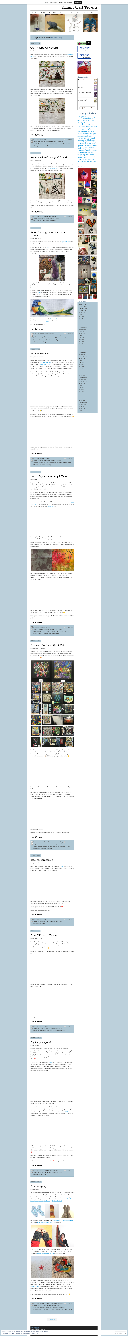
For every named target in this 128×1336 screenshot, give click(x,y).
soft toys (61, 842)
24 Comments (69, 627)
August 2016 (82, 383)
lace (96, 145)
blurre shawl (42, 1305)
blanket (48, 460)
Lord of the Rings (87, 147)
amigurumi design (91, 117)
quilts (47, 848)
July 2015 (81, 410)
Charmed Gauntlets (51, 1305)
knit (82, 145)
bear (40, 141)
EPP (84, 133)
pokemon (81, 152)
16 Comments (69, 1303)
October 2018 (82, 329)
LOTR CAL (80, 149)
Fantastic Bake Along (90, 133)
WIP (47, 216)
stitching (35, 146)
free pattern (64, 338)
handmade (36, 340)
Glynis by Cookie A (57, 1201)
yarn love (43, 1174)
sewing (49, 464)
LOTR (93, 147)
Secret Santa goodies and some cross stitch (47, 234)
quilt (86, 152)
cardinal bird (42, 921)
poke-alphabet (92, 151)
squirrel (51, 1030)
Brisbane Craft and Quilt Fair (47, 645)
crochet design (81, 128)
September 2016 (83, 381)
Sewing (48, 627)
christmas (46, 629)
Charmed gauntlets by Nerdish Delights (63, 1220)
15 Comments (69, 1026)
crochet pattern (89, 128)
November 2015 (83, 402)
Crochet (42, 458)
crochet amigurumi (91, 126)
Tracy (66, 1111)
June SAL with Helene (43, 935)
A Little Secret (81, 86)
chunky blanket (48, 462)
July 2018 (81, 335)
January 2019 (82, 323)
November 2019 (83, 308)
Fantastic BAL (80, 135)
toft (51, 848)
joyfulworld (43, 143)
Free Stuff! (52, 12)
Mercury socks (46, 1309)
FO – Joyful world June (44, 47)
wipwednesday (87, 159)
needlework (56, 143)
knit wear (92, 145)
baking (85, 118)
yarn (50, 342)
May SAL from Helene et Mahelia (45, 1253)
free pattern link (85, 136)
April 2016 (81, 391)
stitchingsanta (44, 342)
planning (53, 1309)
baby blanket (42, 460)
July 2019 (81, 314)
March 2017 (81, 368)
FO (84, 135)
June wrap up (38, 1186)
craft (47, 921)
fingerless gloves (44, 1307)
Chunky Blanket (39, 353)
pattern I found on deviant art (56, 319)
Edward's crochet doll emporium (61, 846)
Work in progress (53, 216)
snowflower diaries (65, 143)
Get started (78, 2)
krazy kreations (42, 633)
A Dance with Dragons (83, 99)
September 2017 (83, 356)
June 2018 (81, 337)
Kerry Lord (41, 848)
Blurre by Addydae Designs (44, 1222)
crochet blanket (61, 462)
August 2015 (82, 408)
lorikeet (41, 340)
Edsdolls (50, 846)
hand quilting (81, 142)
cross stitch (50, 141)
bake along (80, 118)
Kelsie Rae (81, 81)
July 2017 (81, 360)
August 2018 (82, 333)
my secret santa (65, 241)
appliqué (41, 629)
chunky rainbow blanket (44, 364)
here (47, 321)
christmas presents (44, 336)
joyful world (56, 141)
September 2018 (83, 331)
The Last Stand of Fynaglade (84, 92)
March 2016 (82, 394)
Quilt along (91, 152)
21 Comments (69, 333)
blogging (44, 1172)
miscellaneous (50, 333)
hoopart (35, 633)
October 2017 (82, 354)
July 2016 (81, 385)
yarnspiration (80, 163)
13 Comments (69, 216)
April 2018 (81, 341)
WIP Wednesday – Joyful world (49, 157)
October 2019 (82, 310)
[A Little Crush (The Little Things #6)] (95, 83)
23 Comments (69, 139)
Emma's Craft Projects (79, 7)
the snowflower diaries (44, 146)
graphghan (84, 138)
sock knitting (91, 156)
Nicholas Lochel (82, 94)
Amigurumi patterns (85, 12)
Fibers (42, 12)
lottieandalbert (37, 464)
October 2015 (82, 404)
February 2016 (82, 396)
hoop (68, 631)
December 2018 (83, 325)
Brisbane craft (52, 844)
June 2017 (81, 362)
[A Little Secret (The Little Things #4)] (95, 90)
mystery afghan (87, 149)
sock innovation (63, 1309)
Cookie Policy (35, 1333)
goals (90, 136)
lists (81, 147)
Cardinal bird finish (41, 859)
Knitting (48, 1170)
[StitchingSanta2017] (84, 73)
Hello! (34, 12)
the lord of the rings (90, 157)
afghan (85, 115)
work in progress (89, 161)
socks (37, 1312)
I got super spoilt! (40, 1042)
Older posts (52, 1319)
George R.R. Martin (82, 100)
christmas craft (54, 629)
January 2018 (82, 348)
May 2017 (81, 364)
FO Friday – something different (49, 476)
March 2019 (82, 318)
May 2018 (81, 339)
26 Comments (69, 919)
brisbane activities (44, 844)
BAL (72, 12)
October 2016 (82, 379)
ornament (44, 464)
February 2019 (82, 321)
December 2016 (83, 375)
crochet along (81, 126)
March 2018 (82, 343)
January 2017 (82, 373)
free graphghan (89, 135)
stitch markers (66, 340)
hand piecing (80, 140)
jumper (79, 145)
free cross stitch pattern (54, 338)
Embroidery (43, 139)
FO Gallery (64, 12)
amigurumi (81, 117)
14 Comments (69, 458)
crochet (54, 462)
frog (58, 631)
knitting (40, 1309)
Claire (39, 292)
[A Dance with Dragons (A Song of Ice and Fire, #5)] (95, 103)
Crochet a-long (90, 124)
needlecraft (49, 143)
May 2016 (81, 389)
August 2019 (82, 312)
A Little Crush (81, 79)
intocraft (35, 848)
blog (40, 1172)
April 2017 (81, 366)
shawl (57, 1309)
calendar (44, 141)
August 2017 (82, 358)
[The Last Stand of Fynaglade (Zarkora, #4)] (95, 96)
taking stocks (42, 1312)
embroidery (68, 462)
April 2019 (81, 316)
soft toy (83, 157)
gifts (58, 1172)
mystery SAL (58, 1028)
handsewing (63, 631)
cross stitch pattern (43, 338)
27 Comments (69, 842)
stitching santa (37, 342)
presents (59, 340)
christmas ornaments (56, 460)
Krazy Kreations (51, 506)
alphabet (90, 115)
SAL (47, 1026)
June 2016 (81, 387)
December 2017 (82, 350)
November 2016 (83, 377)
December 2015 (83, 400)
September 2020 (83, 304)
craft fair (40, 846)
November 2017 (83, 352)
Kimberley (49, 247)
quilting (79, 154)
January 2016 (82, 398)
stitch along (57, 1030)
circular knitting (81, 122)
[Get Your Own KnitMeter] (84, 52)
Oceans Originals (34, 1286)
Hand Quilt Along (90, 140)
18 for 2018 (80, 115)
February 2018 (82, 346)
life (45, 848)
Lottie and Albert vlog (45, 362)
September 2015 (83, 406)
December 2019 (83, 306)
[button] (41, 560)
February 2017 (82, 371)
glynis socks (52, 1307)
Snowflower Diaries (52, 168)
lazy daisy (48, 633)
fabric (54, 631)
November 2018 (83, 327)
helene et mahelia (50, 1028)
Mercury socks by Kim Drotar (42, 1201)
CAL (88, 120)
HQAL (93, 143)
